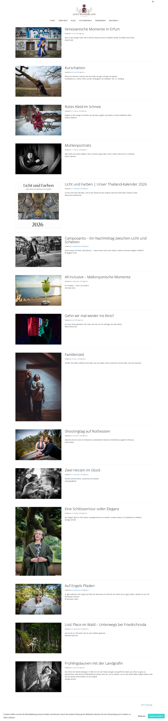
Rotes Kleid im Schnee (83, 106)
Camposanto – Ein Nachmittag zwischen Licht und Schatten (106, 240)
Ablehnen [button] (141, 716)
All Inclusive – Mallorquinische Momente (98, 276)
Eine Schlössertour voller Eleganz (92, 508)
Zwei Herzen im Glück (82, 470)
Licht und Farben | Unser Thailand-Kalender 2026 (106, 184)
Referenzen (100, 20)
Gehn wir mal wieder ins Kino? (89, 315)
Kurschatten (75, 67)
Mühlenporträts (78, 145)
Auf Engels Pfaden (80, 585)
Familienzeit (74, 354)
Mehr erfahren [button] (9, 717)
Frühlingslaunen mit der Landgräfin (94, 663)
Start (52, 20)
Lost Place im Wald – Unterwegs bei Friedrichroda (105, 624)
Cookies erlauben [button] (156, 716)
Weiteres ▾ (113, 20)
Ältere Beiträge (146, 705)
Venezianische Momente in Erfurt (92, 29)
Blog (73, 20)
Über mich (63, 20)
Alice (82, 33)
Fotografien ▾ (85, 20)
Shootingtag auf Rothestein (87, 431)
